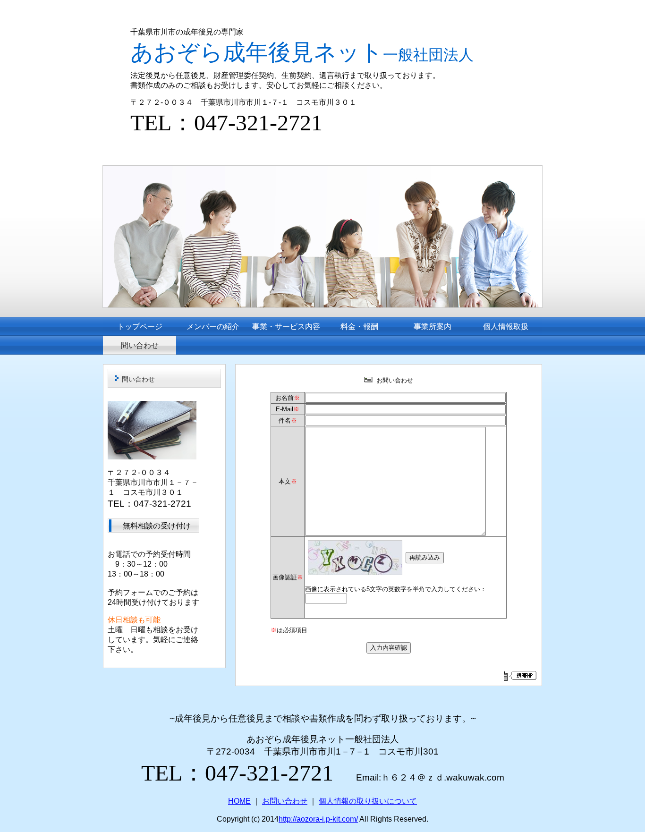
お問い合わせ (284, 801)
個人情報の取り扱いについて (368, 801)
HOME (239, 801)
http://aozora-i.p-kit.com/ (318, 819)
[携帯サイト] (519, 675)
